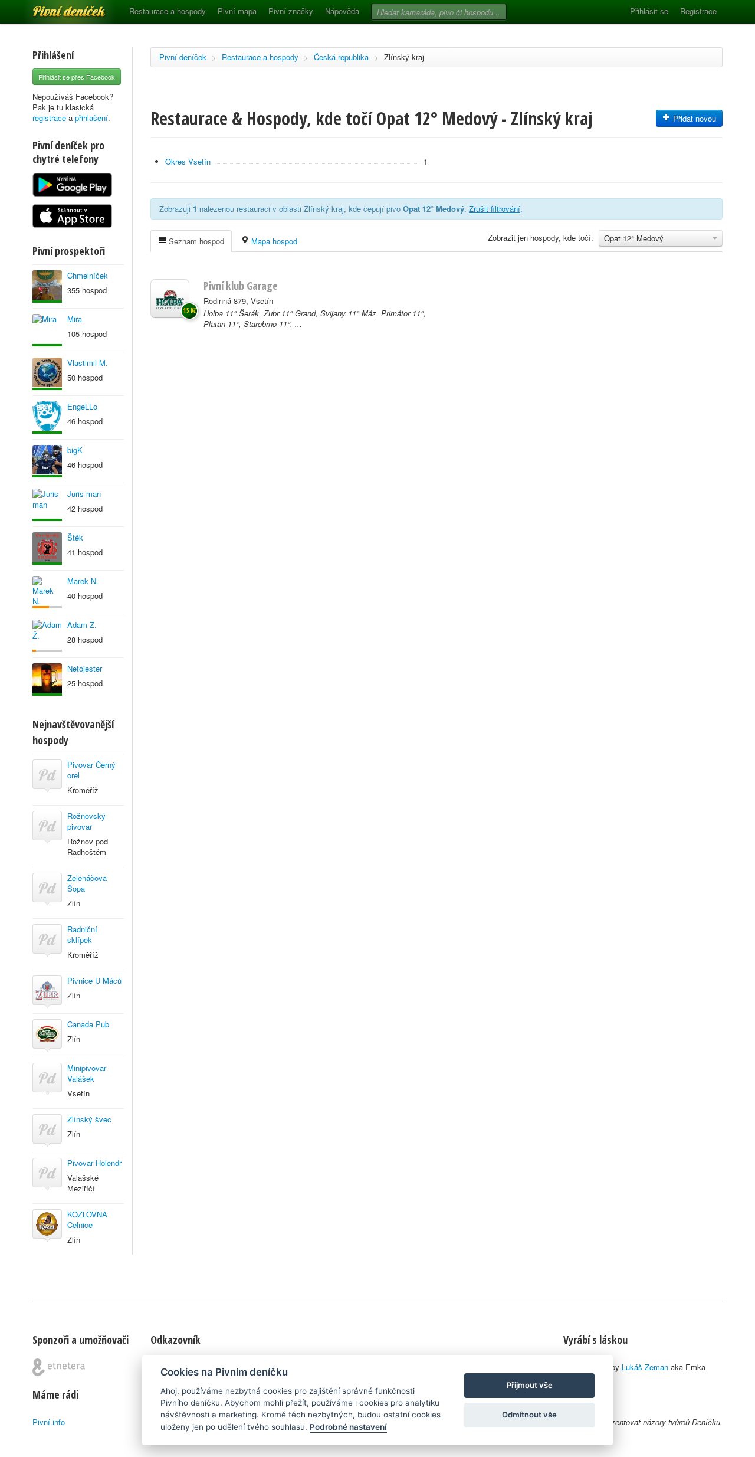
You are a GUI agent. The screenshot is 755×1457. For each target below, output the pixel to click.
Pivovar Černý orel (91, 770)
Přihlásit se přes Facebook (76, 76)
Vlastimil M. (87, 362)
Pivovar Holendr (94, 1162)
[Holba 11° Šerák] (169, 298)
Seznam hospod (195, 241)
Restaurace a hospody (167, 11)
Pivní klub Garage (240, 286)
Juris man (84, 493)
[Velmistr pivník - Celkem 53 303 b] (47, 417)
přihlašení (91, 117)
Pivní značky (290, 11)
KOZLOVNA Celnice (87, 1219)
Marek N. (83, 581)
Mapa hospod (273, 241)
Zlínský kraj (404, 57)
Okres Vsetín (188, 161)
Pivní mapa (237, 11)
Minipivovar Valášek (86, 1073)
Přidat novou (693, 118)
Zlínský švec (89, 1119)
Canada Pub (88, 1024)
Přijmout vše (530, 1385)
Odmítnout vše (529, 1414)
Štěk (75, 537)
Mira (74, 319)
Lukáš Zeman (645, 1367)
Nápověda (342, 11)
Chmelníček (87, 275)
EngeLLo (82, 406)
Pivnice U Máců (94, 980)
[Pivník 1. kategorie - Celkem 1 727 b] (47, 592)
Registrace (698, 11)
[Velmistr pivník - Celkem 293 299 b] (47, 286)
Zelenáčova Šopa (87, 883)
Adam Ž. (82, 624)
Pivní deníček (56, 7)
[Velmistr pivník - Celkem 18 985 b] (47, 679)
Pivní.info (48, 1421)
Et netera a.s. (58, 1367)
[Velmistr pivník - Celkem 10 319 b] (47, 548)
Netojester (84, 668)
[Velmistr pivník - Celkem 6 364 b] (47, 505)
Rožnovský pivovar (86, 821)
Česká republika (341, 57)
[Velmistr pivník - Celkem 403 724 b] (47, 374)
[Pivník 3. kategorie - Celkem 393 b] (47, 636)
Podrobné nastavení (348, 1427)
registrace (49, 117)
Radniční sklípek (82, 934)
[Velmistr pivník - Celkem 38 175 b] (47, 330)
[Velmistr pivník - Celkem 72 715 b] (47, 461)
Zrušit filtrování (494, 208)
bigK (75, 450)
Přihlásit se (649, 11)
